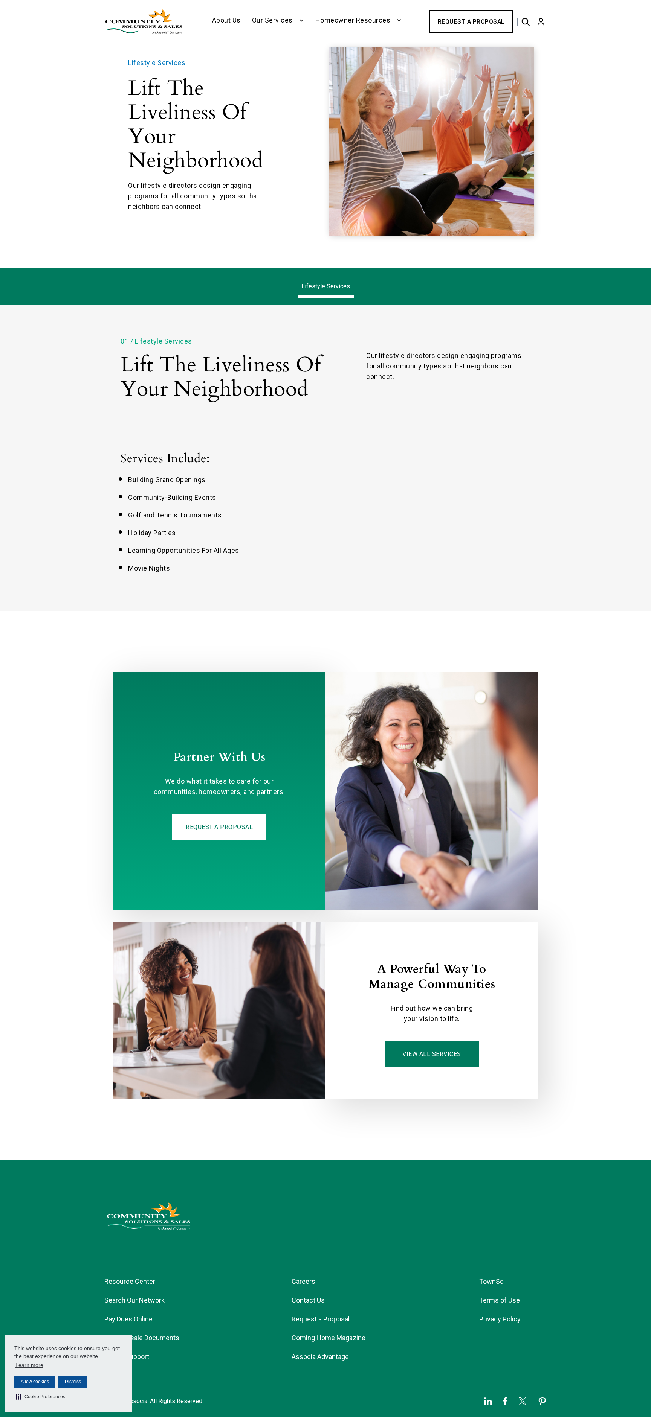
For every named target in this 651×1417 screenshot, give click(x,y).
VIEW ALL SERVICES (431, 1054)
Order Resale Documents (141, 1338)
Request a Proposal (471, 21)
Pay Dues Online (128, 1319)
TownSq (491, 1281)
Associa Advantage (320, 1357)
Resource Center (129, 1281)
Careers (303, 1281)
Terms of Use (499, 1300)
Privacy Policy (500, 1319)
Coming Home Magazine (328, 1338)
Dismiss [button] (73, 1381)
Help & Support (126, 1357)
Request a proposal (219, 827)
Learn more (29, 1365)
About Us (226, 20)
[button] (40, 1397)
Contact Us (308, 1300)
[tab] (326, 286)
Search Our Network (134, 1300)
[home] (144, 22)
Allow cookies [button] (35, 1381)
